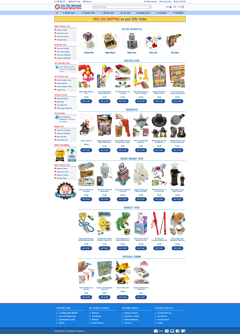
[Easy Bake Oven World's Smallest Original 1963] (104, 223)
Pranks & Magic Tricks (64, 86)
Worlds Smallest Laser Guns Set (86, 288)
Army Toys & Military (63, 55)
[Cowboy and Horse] (86, 125)
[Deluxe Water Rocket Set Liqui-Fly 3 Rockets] (141, 76)
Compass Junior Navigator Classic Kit (104, 288)
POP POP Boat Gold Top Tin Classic (123, 92)
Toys (63, 90)
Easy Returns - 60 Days (132, 316)
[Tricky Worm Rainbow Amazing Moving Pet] (104, 76)
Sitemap (160, 323)
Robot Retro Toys (62, 33)
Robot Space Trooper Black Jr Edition (177, 190)
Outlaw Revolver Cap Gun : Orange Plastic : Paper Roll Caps (123, 142)
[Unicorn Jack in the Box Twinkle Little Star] (141, 223)
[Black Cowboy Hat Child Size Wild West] (159, 125)
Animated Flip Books (63, 133)
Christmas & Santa (163, 319)
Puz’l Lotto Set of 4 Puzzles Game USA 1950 (177, 92)
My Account (95, 313)
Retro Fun (153, 52)
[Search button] (150, 7)
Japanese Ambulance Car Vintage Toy (141, 288)
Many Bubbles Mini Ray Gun (86, 92)
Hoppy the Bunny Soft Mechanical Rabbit (141, 190)
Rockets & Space (62, 36)
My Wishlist (95, 319)
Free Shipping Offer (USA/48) (68, 313)
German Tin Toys (62, 140)
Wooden (59, 90)
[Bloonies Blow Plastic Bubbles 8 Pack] (159, 76)
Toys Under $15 (62, 105)
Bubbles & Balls (62, 30)
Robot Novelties (62, 83)
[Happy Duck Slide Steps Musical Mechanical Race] (86, 223)
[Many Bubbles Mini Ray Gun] (86, 76)
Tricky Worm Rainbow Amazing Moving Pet (104, 92)
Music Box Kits (61, 136)
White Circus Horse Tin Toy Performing (159, 190)
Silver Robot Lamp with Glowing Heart (104, 190)
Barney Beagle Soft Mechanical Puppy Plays (177, 239)
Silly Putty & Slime (63, 52)
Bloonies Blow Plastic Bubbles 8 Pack (159, 92)
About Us (62, 323)
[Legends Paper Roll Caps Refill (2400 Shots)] (104, 125)
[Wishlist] (175, 7)
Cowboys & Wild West (64, 58)
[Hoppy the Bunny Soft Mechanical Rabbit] (141, 174)
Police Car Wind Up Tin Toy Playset (86, 190)
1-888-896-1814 (60, 1)
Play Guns (175, 52)
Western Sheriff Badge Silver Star (141, 141)
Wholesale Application (131, 319)
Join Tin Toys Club (181, 1)
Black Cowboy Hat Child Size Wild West (159, 141)
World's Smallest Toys (64, 80)
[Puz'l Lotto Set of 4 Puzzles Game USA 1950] (177, 76)
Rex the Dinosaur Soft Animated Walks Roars (123, 239)
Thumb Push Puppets (64, 130)
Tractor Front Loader (122, 287)
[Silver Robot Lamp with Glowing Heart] (104, 174)
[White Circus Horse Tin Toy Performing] (159, 174)
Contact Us (88, 1)
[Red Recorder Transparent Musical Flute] (159, 223)
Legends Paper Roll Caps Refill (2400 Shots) (104, 141)
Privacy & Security (98, 323)
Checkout (179, 13)
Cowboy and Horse (86, 140)
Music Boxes (110, 52)
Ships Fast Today (75, 1)
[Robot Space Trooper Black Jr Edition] (177, 174)
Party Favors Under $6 (64, 108)
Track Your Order (166, 1)
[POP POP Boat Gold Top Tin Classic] (123, 76)
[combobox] (120, 7)
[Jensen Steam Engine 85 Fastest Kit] (123, 174)
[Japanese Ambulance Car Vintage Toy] (141, 272)
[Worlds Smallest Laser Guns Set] (86, 272)
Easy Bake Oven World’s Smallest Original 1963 (104, 239)
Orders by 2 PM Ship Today (67, 316)
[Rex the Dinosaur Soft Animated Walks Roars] (123, 223)
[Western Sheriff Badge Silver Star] (141, 125)
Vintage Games (62, 40)
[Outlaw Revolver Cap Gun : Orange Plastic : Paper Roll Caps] (123, 125)
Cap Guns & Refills (63, 48)
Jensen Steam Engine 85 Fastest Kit (122, 190)
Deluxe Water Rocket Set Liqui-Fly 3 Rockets (141, 92)
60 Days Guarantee (151, 1)
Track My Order (96, 316)
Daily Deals (60, 102)
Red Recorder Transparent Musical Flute (159, 239)
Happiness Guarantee (131, 313)
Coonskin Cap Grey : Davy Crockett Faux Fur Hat (177, 141)
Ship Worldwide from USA (67, 319)
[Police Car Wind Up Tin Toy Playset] (86, 174)
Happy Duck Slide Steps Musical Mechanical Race (86, 239)
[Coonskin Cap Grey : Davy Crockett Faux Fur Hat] (177, 125)
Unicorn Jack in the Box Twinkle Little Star (141, 239)
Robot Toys (132, 52)
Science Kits (89, 52)
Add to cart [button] (86, 101)
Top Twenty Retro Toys (164, 313)
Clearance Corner (62, 98)
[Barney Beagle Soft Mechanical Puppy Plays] (177, 223)
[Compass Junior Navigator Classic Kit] (104, 272)
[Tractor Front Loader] (123, 272)
